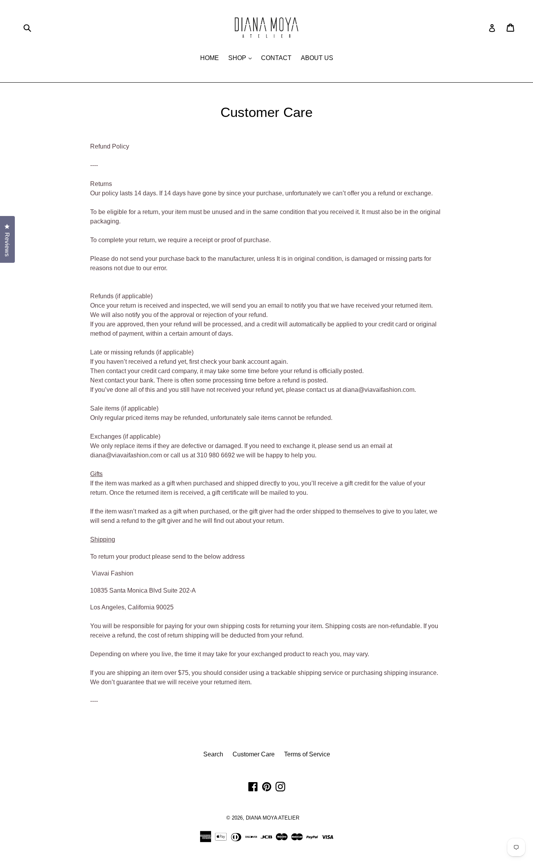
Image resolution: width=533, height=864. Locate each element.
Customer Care (254, 754)
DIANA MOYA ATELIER (272, 818)
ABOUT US (317, 58)
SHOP (242, 57)
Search (213, 754)
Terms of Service (307, 754)
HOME (209, 58)
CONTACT (276, 58)
